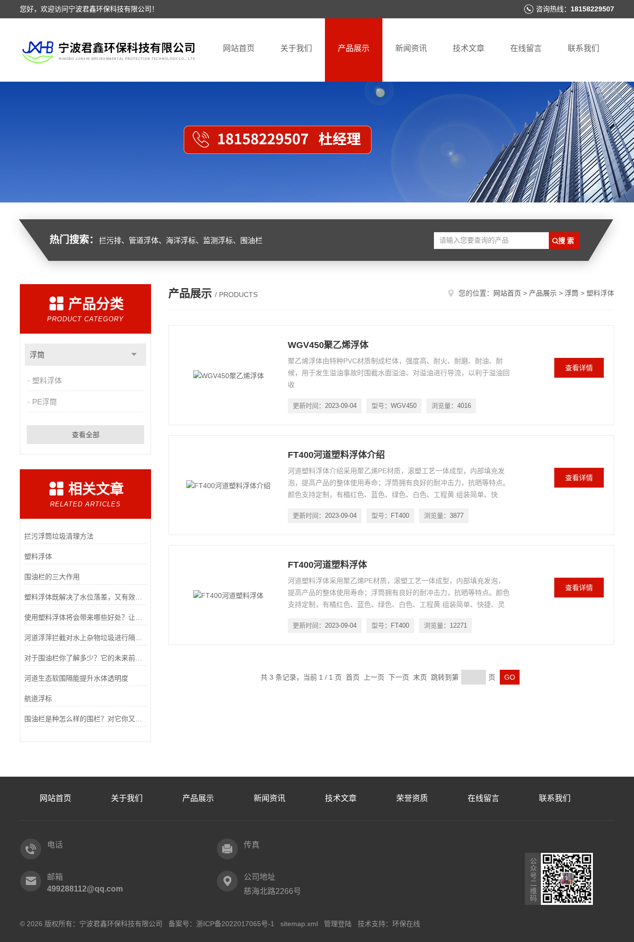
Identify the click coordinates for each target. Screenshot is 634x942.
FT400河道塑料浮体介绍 (336, 455)
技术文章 (468, 48)
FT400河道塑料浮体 (327, 565)
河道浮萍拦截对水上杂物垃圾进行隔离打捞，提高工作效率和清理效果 (85, 638)
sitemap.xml (299, 924)
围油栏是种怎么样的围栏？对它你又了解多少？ (85, 719)
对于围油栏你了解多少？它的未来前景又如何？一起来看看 (85, 658)
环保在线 (406, 924)
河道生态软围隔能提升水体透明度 (76, 678)
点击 (134, 355)
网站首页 (239, 48)
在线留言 (526, 48)
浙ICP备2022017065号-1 (235, 924)
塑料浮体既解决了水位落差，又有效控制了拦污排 (85, 597)
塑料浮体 (47, 380)
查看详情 (579, 368)
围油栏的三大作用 (52, 577)
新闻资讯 (411, 48)
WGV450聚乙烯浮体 (328, 345)
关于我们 (296, 48)
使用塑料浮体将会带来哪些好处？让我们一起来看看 (85, 617)
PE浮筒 (44, 401)
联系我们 (583, 48)
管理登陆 (338, 924)
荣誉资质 (412, 798)
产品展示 (354, 48)
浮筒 (37, 354)
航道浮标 (38, 698)
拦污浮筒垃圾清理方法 (59, 536)
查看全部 (86, 435)
